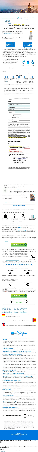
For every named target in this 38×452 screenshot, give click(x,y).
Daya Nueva (18, 309)
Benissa (9, 308)
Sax (5, 312)
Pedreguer (21, 311)
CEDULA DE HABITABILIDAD (8, 17)
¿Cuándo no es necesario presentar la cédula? (8, 395)
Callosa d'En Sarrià (21, 308)
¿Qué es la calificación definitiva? (7, 389)
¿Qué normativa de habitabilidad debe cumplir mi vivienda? (10, 401)
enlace (6, 81)
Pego (23, 311)
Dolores (20, 309)
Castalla (5, 309)
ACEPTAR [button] (35, 440)
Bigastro (14, 308)
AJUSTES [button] (33, 440)
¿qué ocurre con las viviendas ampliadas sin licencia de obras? (12, 260)
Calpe (2, 309)
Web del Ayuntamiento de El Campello (10, 202)
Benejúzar (3, 308)
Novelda (9, 311)
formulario (5, 218)
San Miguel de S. (21, 312)
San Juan (2, 312)
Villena (10, 312)
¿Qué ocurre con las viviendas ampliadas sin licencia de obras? (10, 407)
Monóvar (2, 311)
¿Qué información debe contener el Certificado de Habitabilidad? (11, 366)
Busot (17, 308)
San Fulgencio (15, 312)
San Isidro (17, 312)
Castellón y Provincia (7, 21)
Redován (9, 312)
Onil (14, 311)
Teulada (7, 312)
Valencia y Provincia (7, 20)
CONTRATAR (9, 23)
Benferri (5, 308)
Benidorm (7, 308)
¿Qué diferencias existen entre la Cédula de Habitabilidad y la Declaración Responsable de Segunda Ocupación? (17, 351)
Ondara (11, 311)
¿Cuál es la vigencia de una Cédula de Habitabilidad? (9, 370)
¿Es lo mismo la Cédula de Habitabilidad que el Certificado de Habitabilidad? (12, 354)
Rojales (11, 312)
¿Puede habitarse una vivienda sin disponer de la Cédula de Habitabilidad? (12, 380)
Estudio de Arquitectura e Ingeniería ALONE (9, 33)
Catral (7, 309)
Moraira (5, 311)
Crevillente (15, 309)
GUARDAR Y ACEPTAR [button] (2, 451)
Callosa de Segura (25, 308)
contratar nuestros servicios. (5, 207)
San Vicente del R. (25, 312)
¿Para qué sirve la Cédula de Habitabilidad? (8, 348)
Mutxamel (7, 311)
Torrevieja (8, 312)
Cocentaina (10, 309)
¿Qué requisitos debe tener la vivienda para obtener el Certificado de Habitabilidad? (13, 373)
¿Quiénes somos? (5, 339)
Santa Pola (4, 312)
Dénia (23, 309)
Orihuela (17, 311)
